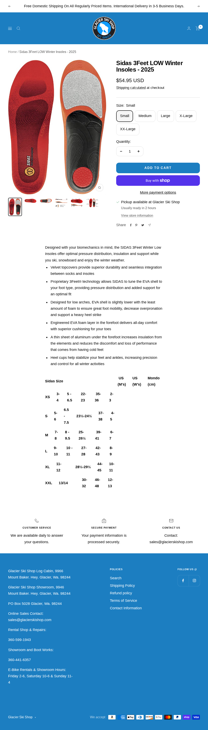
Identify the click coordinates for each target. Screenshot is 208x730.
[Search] (18, 28)
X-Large (186, 116)
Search (115, 578)
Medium (145, 116)
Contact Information (126, 608)
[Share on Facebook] (131, 225)
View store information (137, 215)
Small (124, 116)
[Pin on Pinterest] (136, 225)
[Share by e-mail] (149, 225)
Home (12, 52)
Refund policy (121, 593)
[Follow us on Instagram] (194, 580)
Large (165, 116)
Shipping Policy (122, 586)
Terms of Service (123, 601)
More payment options (158, 192)
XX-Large (127, 129)
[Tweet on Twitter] (142, 225)
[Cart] (198, 28)
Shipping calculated (131, 88)
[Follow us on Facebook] (183, 580)
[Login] (189, 28)
